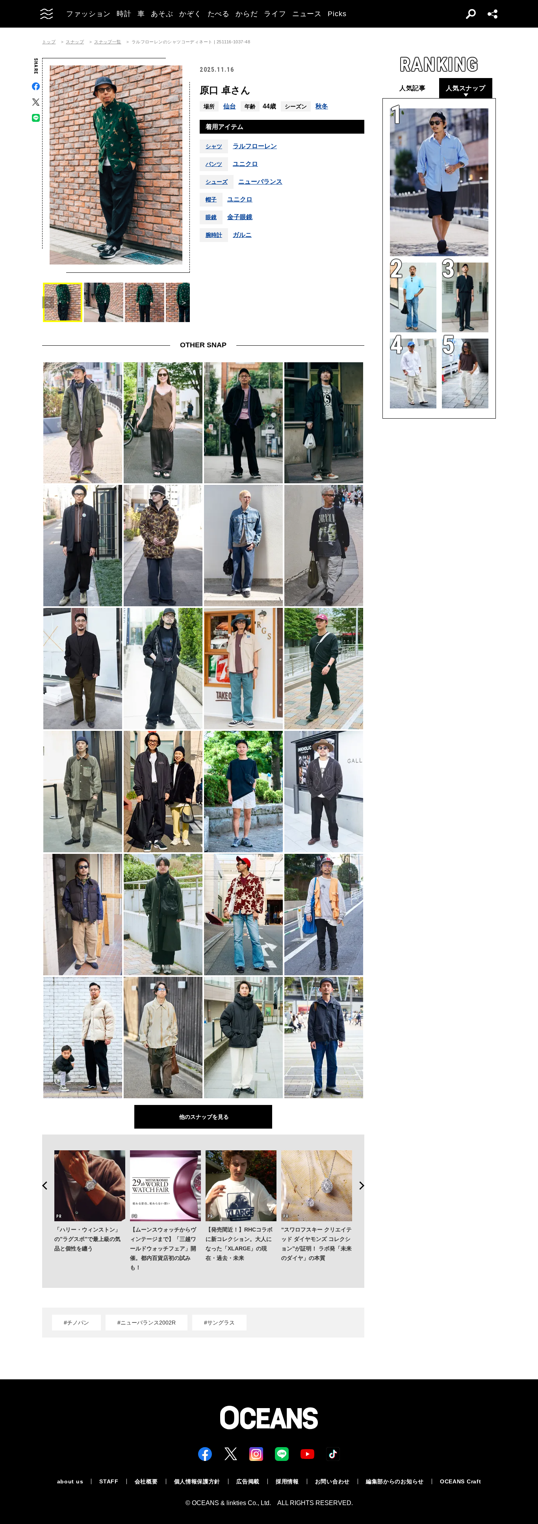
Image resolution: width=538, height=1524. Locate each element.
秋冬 (321, 106)
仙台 (229, 106)
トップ (49, 42)
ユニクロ (245, 164)
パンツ (214, 164)
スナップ (75, 42)
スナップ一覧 (107, 42)
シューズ (217, 182)
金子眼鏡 (239, 217)
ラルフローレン (255, 146)
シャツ (214, 146)
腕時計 (214, 235)
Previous (42, 1185)
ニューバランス (260, 182)
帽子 (211, 199)
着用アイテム (224, 126)
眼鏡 (211, 217)
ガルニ (242, 235)
